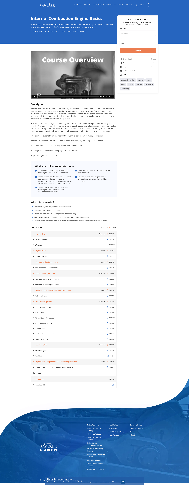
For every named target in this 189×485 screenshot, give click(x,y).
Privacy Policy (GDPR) (116, 432)
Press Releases (114, 435)
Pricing (109, 5)
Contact (129, 5)
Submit (138, 51)
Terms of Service (136, 428)
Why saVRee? (113, 428)
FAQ (131, 432)
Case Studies (113, 425)
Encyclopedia (98, 5)
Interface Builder (136, 425)
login (142, 5)
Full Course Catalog (94, 434)
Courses (87, 5)
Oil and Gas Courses (94, 460)
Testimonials (119, 5)
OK (123, 482)
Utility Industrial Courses (96, 469)
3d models (78, 5)
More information (114, 482)
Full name (123, 28)
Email (122, 39)
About (132, 435)
